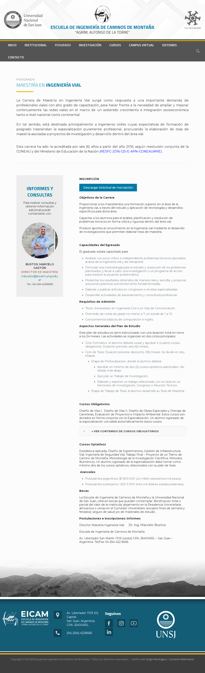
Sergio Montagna (156, 659)
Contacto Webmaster (181, 659)
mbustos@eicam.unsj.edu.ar (39, 278)
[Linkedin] (109, 635)
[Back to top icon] (186, 665)
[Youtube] (134, 626)
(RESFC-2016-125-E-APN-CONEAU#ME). (131, 151)
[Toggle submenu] (36, 51)
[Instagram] (121, 626)
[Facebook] (109, 626)
